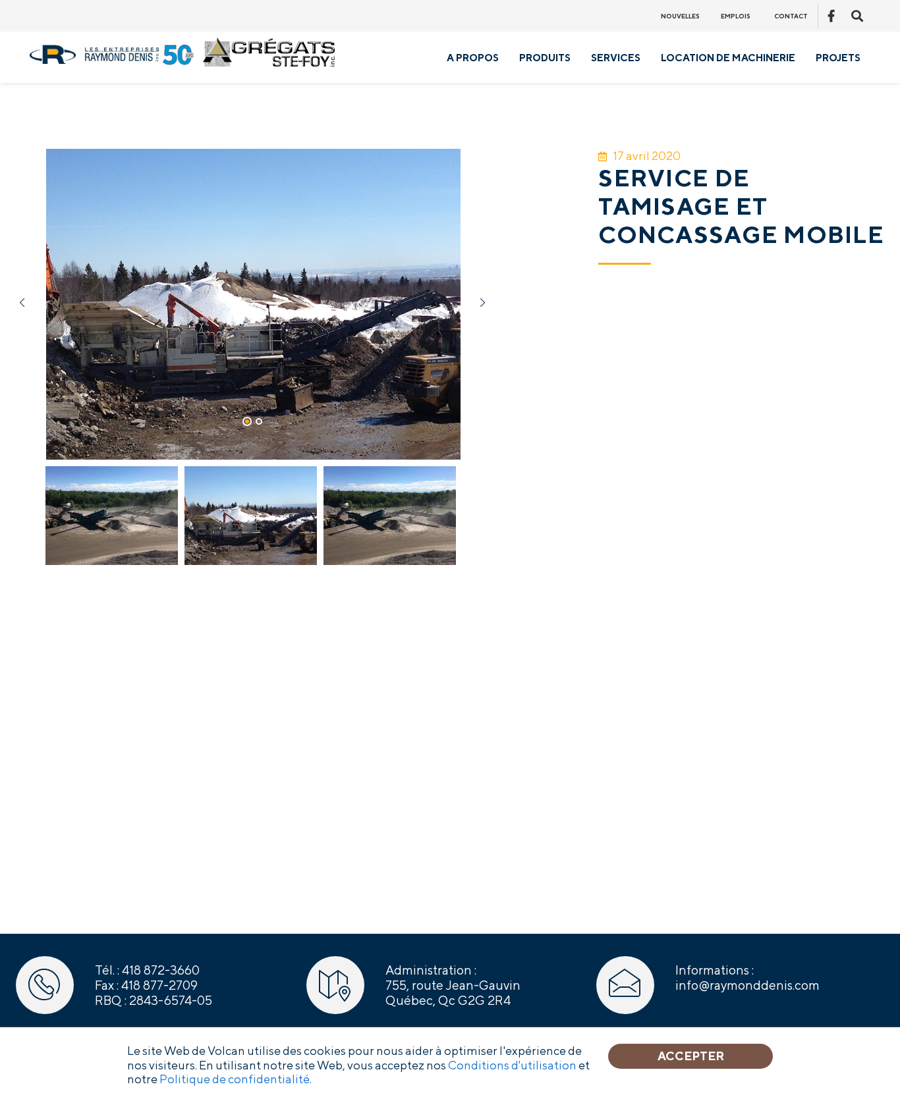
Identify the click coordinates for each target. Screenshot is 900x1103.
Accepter (691, 1056)
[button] (247, 421)
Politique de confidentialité (234, 1079)
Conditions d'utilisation (512, 1065)
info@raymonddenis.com (747, 985)
